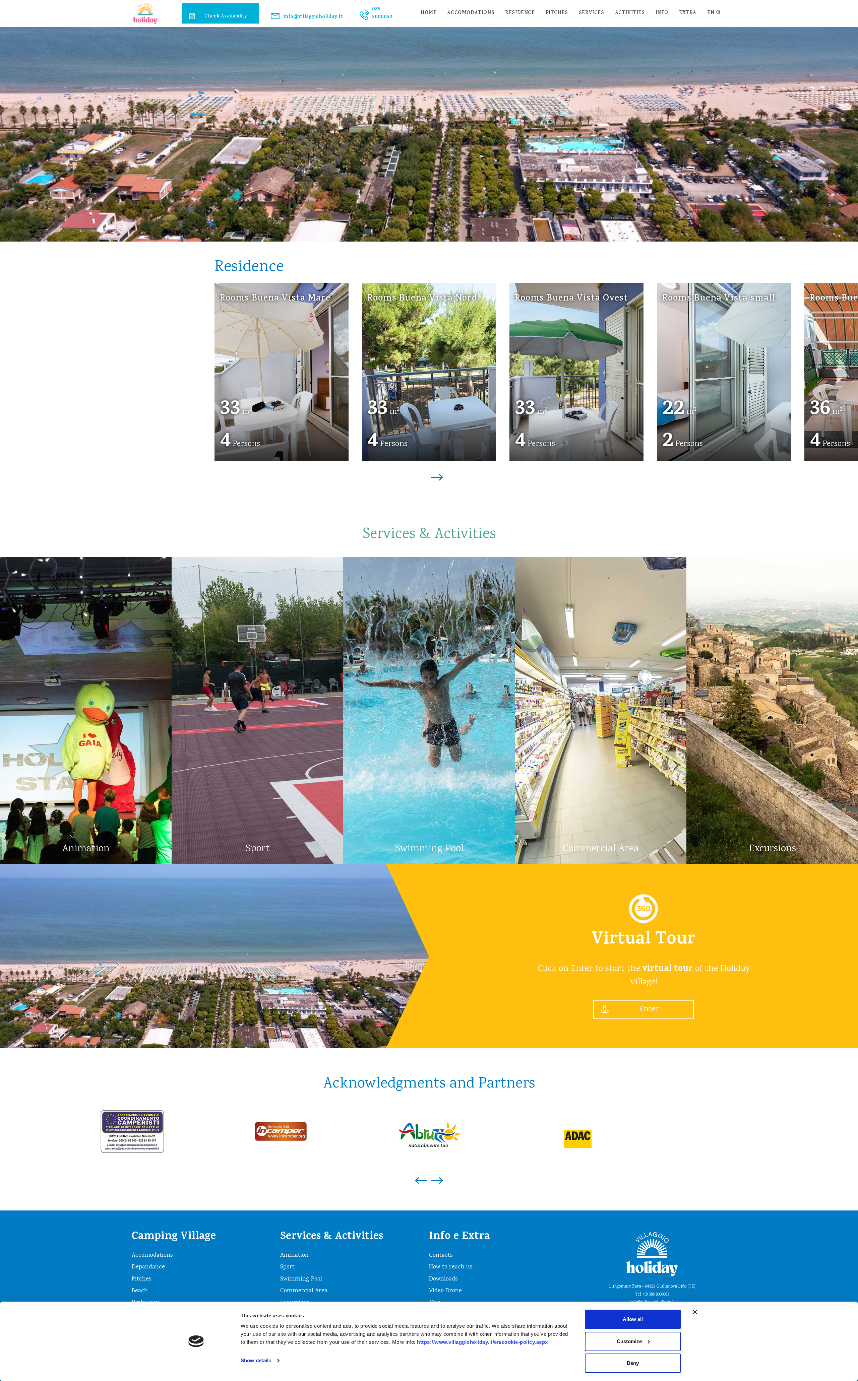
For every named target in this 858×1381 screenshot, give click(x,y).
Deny (633, 1363)
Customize (629, 1341)
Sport (287, 1267)
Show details (256, 1360)
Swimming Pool (301, 1279)
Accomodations (470, 13)
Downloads (443, 1279)
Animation (294, 1255)
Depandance (148, 1267)
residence (520, 13)
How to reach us (451, 1267)
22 (673, 410)
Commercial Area (303, 1291)
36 (820, 410)
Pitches (557, 13)
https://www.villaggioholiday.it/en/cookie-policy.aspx (482, 1342)
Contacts (441, 1255)
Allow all (633, 1319)
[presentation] (421, 473)
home (428, 13)
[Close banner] (694, 1312)
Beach (140, 1291)
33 (230, 410)
